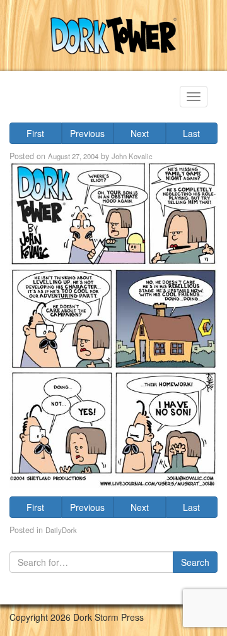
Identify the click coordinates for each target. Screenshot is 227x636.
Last (191, 133)
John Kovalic (132, 156)
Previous (87, 133)
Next (140, 133)
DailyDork (61, 530)
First (35, 133)
